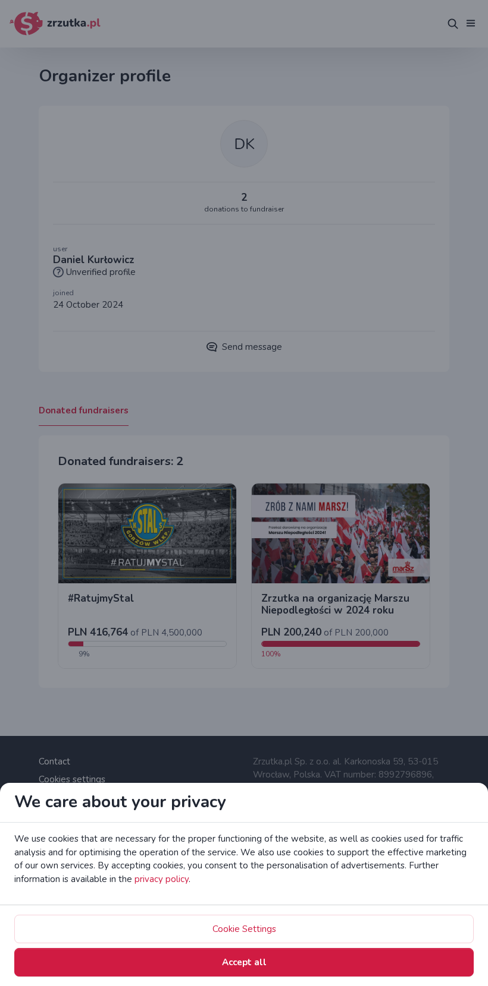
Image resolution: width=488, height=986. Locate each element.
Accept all (244, 962)
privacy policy (161, 879)
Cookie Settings (244, 929)
